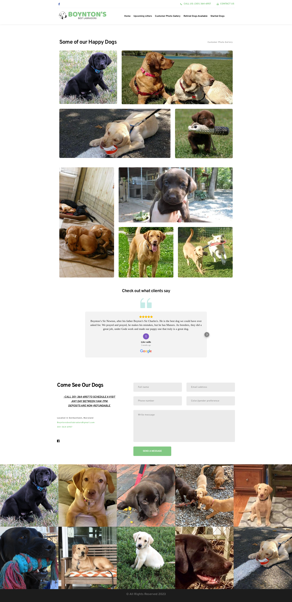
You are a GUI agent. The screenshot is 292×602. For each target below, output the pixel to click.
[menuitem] (127, 16)
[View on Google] (146, 336)
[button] (85, 334)
